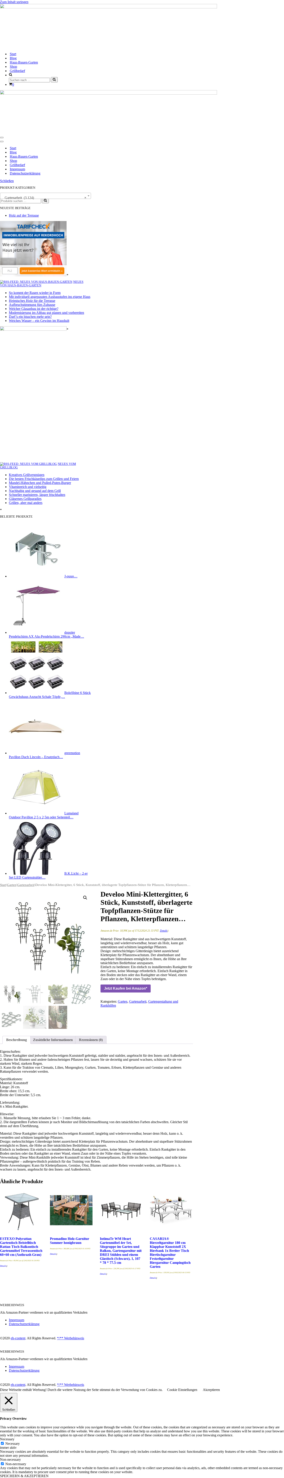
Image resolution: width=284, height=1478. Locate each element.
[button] (85, 898)
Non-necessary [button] (10, 1459)
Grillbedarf (17, 71)
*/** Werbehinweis (70, 1338)
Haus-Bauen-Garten (24, 62)
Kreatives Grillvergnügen (26, 475)
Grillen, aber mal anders (25, 503)
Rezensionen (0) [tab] (91, 1040)
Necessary (12, 1443)
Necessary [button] (7, 1439)
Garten (11, 885)
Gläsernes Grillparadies (25, 499)
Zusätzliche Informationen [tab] (53, 1040)
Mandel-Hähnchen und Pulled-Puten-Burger (40, 483)
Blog (13, 58)
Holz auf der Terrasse (24, 215)
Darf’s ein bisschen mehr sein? (30, 317)
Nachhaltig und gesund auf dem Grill (35, 491)
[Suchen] (54, 79)
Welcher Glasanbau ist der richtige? (33, 309)
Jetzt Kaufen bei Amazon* (125, 988)
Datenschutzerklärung (25, 173)
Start (13, 54)
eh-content (18, 1338)
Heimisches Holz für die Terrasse (32, 301)
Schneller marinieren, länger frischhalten (37, 495)
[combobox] (45, 196)
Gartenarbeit (25, 885)
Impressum (17, 169)
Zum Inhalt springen (14, 2)
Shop (13, 66)
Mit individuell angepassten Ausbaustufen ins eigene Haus (49, 297)
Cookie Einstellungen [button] (182, 1390)
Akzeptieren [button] (211, 1390)
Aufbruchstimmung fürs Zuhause (32, 305)
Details (164, 930)
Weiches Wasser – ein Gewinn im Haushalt (39, 320)
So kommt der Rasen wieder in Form (35, 293)
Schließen (7, 181)
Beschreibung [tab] (16, 1040)
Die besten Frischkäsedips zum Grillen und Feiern (44, 479)
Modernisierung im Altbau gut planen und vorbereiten (46, 313)
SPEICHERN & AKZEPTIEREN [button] (24, 1476)
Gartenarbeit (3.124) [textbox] (44, 198)
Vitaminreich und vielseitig (27, 487)
